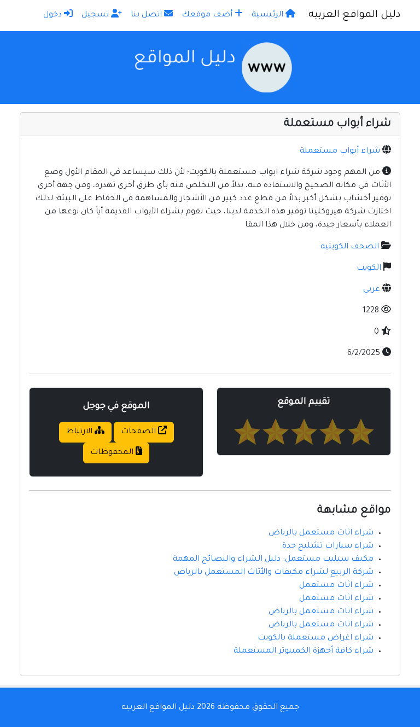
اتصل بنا (147, 15)
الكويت (369, 268)
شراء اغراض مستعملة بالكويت (316, 638)
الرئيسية (268, 15)
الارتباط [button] (80, 432)
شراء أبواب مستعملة (340, 151)
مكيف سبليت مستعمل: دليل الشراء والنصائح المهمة (273, 559)
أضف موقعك (208, 15)
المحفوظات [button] (113, 453)
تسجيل (96, 15)
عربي (371, 290)
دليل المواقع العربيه (354, 15)
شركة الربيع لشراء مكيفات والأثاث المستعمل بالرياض (274, 572)
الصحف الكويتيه (349, 247)
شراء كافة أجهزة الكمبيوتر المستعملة (304, 651)
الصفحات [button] (139, 432)
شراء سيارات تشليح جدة (328, 546)
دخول (53, 15)
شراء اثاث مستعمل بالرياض (321, 533)
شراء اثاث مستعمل (336, 585)
